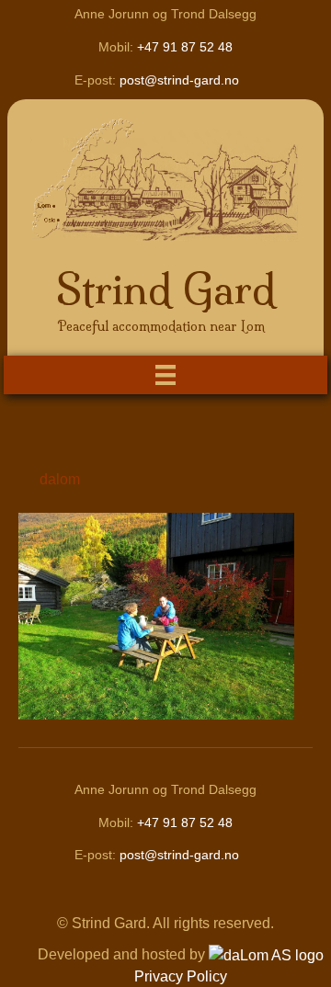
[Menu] (165, 375)
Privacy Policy (180, 976)
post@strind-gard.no (179, 80)
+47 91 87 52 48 (185, 47)
